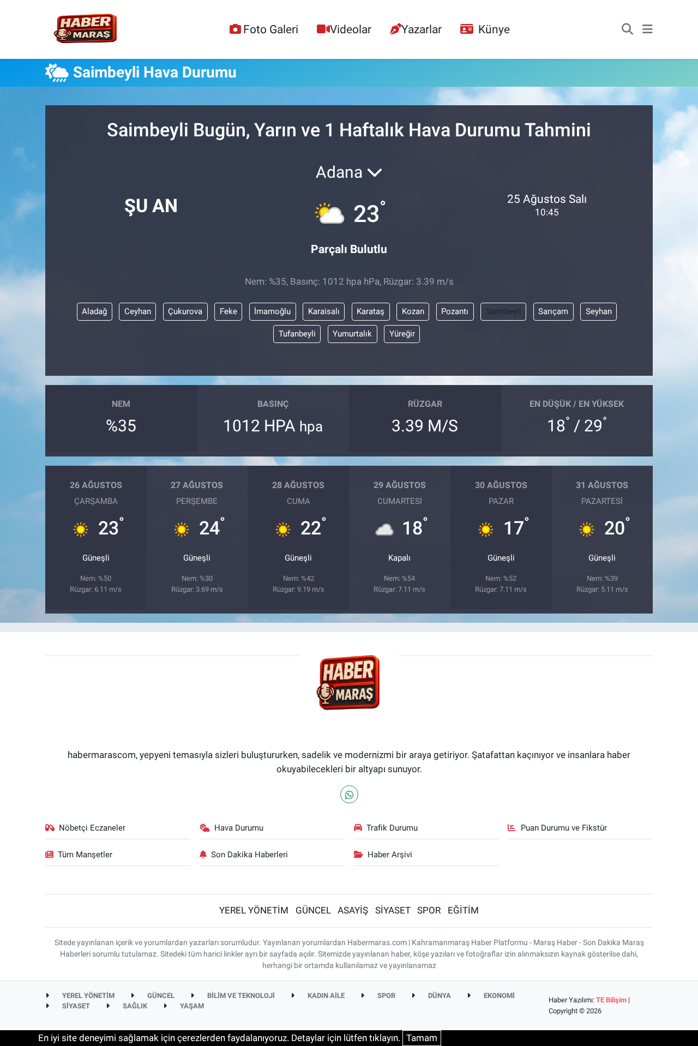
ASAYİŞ (353, 910)
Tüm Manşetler (85, 854)
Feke (228, 311)
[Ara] (627, 29)
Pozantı (454, 311)
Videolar (350, 29)
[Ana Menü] (647, 29)
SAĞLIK (134, 1006)
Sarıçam (553, 311)
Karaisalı (324, 311)
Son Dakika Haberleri (249, 854)
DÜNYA (438, 995)
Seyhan (599, 311)
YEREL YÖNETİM (253, 910)
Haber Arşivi (390, 854)
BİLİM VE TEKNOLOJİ (240, 995)
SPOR (429, 910)
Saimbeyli (503, 311)
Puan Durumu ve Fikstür (564, 828)
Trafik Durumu (392, 828)
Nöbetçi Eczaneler (92, 828)
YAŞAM (191, 1006)
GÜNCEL (313, 910)
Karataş (370, 311)
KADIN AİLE (325, 995)
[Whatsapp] (349, 794)
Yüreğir (402, 334)
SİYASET (393, 910)
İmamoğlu (272, 311)
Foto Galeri (270, 29)
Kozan (413, 311)
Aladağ (94, 311)
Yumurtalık (352, 334)
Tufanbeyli (297, 334)
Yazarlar (421, 29)
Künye (494, 29)
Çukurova (185, 311)
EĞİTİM (463, 910)
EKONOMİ (498, 995)
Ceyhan (137, 311)
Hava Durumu (238, 828)
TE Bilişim (611, 1000)
